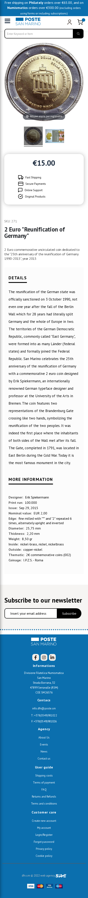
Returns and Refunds (44, 796)
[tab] (44, 279)
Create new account (44, 821)
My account (44, 828)
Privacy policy (44, 849)
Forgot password (44, 842)
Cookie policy (44, 856)
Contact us (44, 758)
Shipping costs (44, 775)
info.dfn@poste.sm (44, 708)
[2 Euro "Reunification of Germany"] (33, 137)
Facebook (35, 657)
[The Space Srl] (61, 875)
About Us (44, 737)
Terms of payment (44, 782)
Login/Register (44, 835)
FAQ (43, 789)
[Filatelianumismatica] (29, 21)
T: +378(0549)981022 (44, 715)
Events (44, 744)
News (44, 751)
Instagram (44, 657)
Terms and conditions (44, 803)
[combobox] (44, 33)
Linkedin (52, 657)
